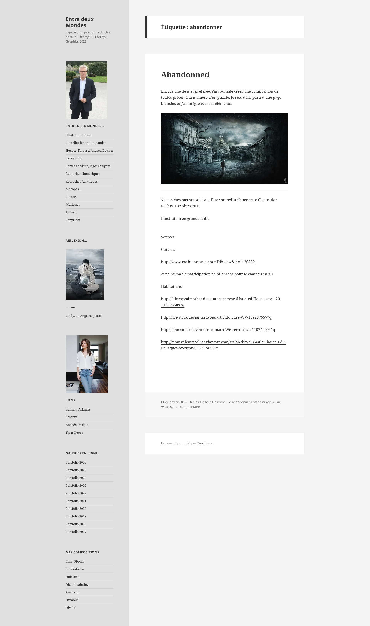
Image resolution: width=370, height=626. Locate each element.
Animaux (72, 592)
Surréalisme (75, 569)
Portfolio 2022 (76, 493)
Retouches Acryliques (82, 181)
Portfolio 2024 (76, 478)
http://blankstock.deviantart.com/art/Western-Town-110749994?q (218, 329)
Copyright (73, 220)
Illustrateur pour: (79, 135)
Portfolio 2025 (76, 470)
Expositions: (74, 158)
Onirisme (72, 577)
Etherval (72, 417)
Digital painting (77, 584)
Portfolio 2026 (76, 462)
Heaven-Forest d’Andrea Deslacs (89, 150)
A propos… (74, 189)
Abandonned (185, 74)
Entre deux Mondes (80, 22)
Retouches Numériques (83, 174)
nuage (267, 402)
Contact (71, 197)
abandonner (241, 402)
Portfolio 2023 (76, 485)
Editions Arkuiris (78, 409)
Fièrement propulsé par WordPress (187, 443)
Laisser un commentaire (182, 407)
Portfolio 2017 (76, 532)
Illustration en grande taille (185, 218)
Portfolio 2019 (76, 516)
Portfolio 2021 (76, 501)
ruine (277, 402)
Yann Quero (74, 432)
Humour (72, 600)
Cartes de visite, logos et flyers (88, 166)
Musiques (73, 204)
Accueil (71, 212)
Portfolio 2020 (76, 509)
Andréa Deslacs (77, 425)
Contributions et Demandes (86, 143)
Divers (70, 608)
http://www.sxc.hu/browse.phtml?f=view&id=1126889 (208, 261)
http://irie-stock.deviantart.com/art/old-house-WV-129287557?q (216, 317)
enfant (256, 402)
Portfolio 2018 (76, 524)
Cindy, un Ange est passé (84, 316)
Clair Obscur (75, 561)
